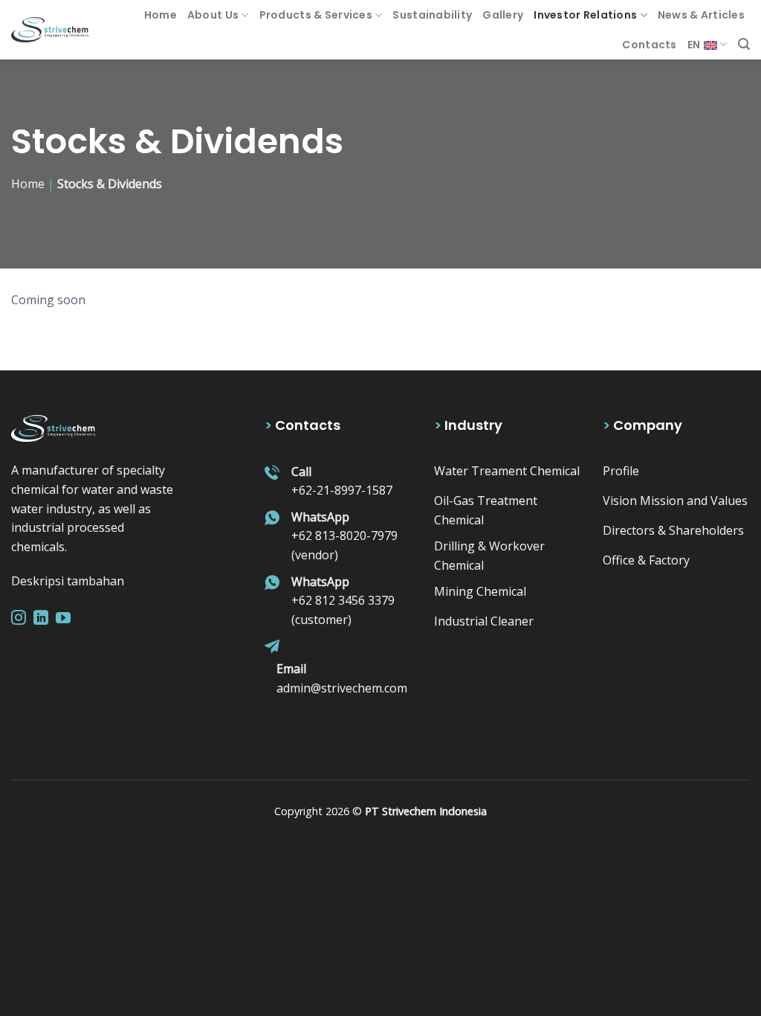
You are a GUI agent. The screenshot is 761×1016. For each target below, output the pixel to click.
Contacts (649, 44)
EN (694, 44)
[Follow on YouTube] (63, 619)
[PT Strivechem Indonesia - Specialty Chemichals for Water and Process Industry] (49, 29)
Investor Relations (585, 14)
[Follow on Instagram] (18, 619)
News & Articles (701, 14)
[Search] (744, 44)
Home (160, 14)
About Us (213, 14)
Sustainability (432, 14)
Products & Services (315, 14)
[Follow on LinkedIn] (40, 619)
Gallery (502, 14)
